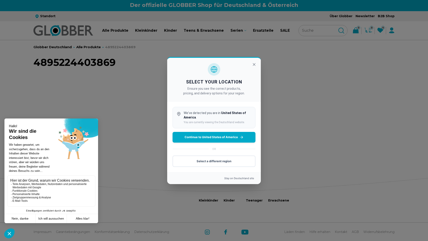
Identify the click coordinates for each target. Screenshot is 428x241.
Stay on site (239, 178)
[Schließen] (254, 64)
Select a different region (214, 161)
